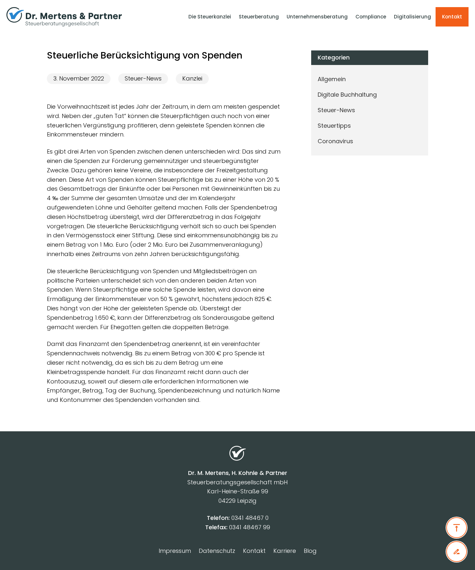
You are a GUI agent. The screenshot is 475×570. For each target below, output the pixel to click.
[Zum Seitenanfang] (456, 527)
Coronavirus (335, 141)
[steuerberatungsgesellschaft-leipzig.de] (74, 17)
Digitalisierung (412, 16)
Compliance (370, 16)
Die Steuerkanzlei (209, 16)
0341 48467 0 (250, 518)
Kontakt (452, 16)
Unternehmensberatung (317, 16)
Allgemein (332, 79)
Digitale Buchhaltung (347, 95)
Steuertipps (334, 126)
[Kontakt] (456, 551)
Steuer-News (143, 78)
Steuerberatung (259, 16)
